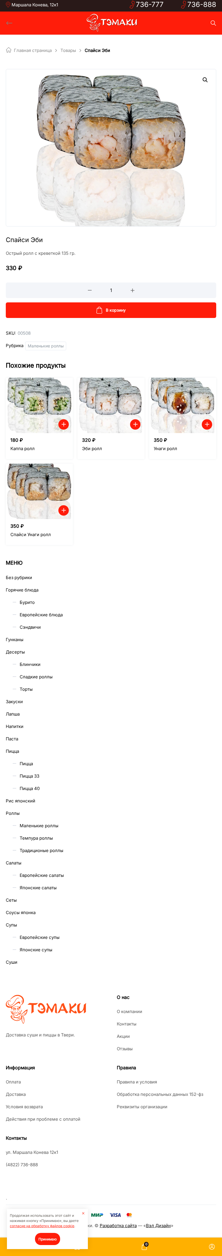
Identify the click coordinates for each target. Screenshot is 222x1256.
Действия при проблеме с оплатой (43, 1119)
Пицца (12, 751)
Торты (26, 689)
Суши (11, 962)
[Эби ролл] (111, 405)
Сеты (11, 900)
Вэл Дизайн (158, 1225)
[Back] (9, 23)
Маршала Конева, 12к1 (35, 5)
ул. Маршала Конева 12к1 (32, 1152)
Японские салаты (38, 887)
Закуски (14, 701)
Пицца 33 (29, 776)
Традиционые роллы (41, 850)
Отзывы (125, 1048)
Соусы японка (21, 912)
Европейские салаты (42, 875)
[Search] (213, 23)
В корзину (116, 310)
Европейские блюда (41, 614)
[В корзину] (63, 424)
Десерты (15, 652)
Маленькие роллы (46, 345)
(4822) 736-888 (22, 1164)
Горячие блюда (22, 590)
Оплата (13, 1082)
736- (150, 4)
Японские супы (36, 949)
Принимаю (47, 1239)
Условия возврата (24, 1106)
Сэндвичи (30, 627)
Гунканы (14, 639)
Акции (123, 1036)
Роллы (13, 813)
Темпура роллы (36, 838)
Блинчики (30, 664)
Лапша (13, 714)
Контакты (126, 1024)
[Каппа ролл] (39, 405)
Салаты (13, 863)
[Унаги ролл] (182, 405)
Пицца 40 (30, 788)
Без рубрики (19, 577)
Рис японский (20, 801)
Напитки (14, 726)
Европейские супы (40, 937)
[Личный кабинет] (212, 1247)
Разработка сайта (118, 1225)
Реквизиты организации (142, 1106)
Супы (11, 925)
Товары (68, 50)
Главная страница (33, 50)
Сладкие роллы (36, 677)
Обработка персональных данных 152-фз (160, 1094)
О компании (129, 1011)
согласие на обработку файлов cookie (42, 1226)
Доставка (16, 1094)
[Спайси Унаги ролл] (39, 491)
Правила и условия (137, 1082)
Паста (12, 739)
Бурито (27, 602)
